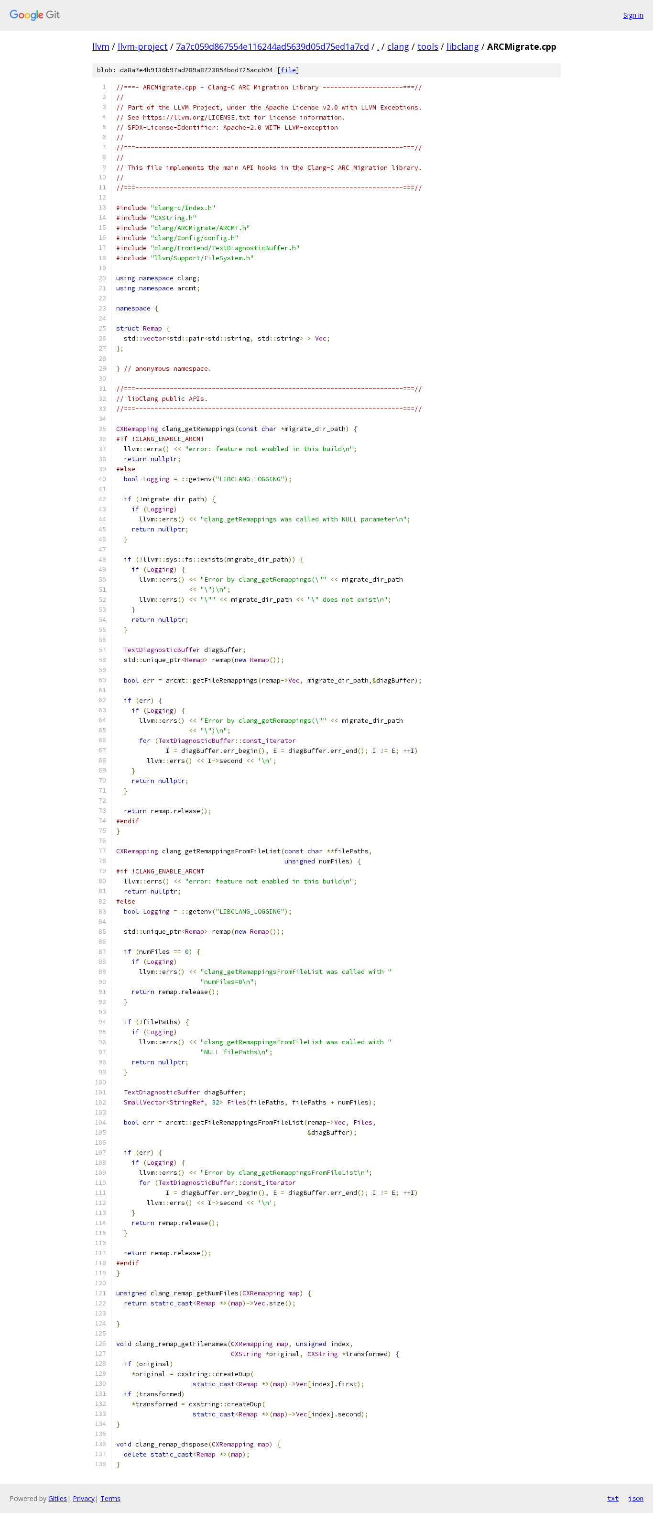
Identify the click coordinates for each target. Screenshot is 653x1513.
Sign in (633, 15)
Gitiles (57, 1498)
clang (398, 46)
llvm (100, 46)
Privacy (84, 1498)
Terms (110, 1498)
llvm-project (143, 46)
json (635, 1498)
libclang (462, 46)
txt (613, 1498)
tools (427, 46)
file (288, 70)
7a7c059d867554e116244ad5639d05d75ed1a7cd (272, 46)
